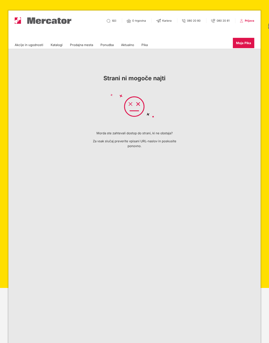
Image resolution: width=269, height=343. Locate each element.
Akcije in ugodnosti (29, 45)
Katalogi (57, 45)
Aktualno (127, 45)
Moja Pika (243, 43)
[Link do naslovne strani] (43, 20)
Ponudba (107, 45)
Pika (144, 45)
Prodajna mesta (81, 45)
